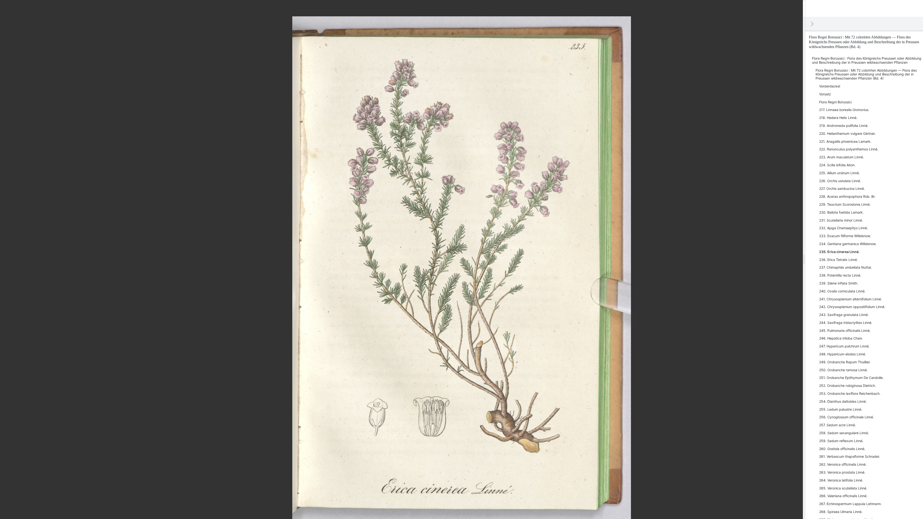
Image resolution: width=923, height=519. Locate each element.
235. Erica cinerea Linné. (839, 252)
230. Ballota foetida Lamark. (841, 212)
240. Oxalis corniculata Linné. (842, 291)
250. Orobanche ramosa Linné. (843, 370)
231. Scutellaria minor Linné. (841, 220)
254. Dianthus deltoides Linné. (843, 401)
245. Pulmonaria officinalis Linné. (845, 330)
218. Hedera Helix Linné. (838, 118)
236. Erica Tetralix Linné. (838, 260)
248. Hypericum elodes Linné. (842, 354)
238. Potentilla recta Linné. (840, 275)
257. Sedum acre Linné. (837, 425)
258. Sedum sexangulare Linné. (844, 433)
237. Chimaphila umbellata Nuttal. (845, 267)
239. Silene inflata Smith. (838, 283)
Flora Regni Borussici (835, 102)
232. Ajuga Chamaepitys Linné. (843, 228)
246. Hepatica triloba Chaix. (841, 338)
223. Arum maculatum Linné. (841, 157)
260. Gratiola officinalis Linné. (842, 449)
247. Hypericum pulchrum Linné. (844, 346)
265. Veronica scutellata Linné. (843, 488)
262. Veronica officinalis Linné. (843, 464)
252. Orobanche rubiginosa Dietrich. (847, 385)
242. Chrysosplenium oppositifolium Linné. (852, 307)
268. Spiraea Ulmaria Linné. (840, 512)
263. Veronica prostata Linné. (842, 472)
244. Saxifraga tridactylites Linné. (845, 323)
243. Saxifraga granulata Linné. (844, 315)
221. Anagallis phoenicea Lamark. (845, 141)
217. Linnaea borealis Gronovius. (844, 110)
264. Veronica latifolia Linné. (841, 480)
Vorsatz (825, 94)
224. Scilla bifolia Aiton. (837, 165)
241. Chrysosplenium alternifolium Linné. (850, 299)
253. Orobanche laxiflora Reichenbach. (849, 393)
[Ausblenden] (812, 23)
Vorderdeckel (829, 86)
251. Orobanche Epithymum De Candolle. (851, 378)
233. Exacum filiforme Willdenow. (845, 236)
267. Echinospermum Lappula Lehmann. (850, 504)
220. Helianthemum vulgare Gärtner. (847, 133)
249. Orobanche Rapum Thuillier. (845, 362)
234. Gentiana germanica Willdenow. (847, 244)
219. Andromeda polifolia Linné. (843, 126)
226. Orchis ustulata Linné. (840, 181)
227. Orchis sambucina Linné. (842, 188)
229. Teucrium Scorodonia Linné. (845, 204)
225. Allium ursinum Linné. (839, 173)
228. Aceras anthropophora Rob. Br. (847, 196)
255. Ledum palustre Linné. (840, 409)
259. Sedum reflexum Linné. (841, 441)
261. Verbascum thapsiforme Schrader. (849, 456)
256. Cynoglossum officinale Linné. (846, 417)
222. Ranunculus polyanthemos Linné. (848, 149)
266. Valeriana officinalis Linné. (843, 496)
